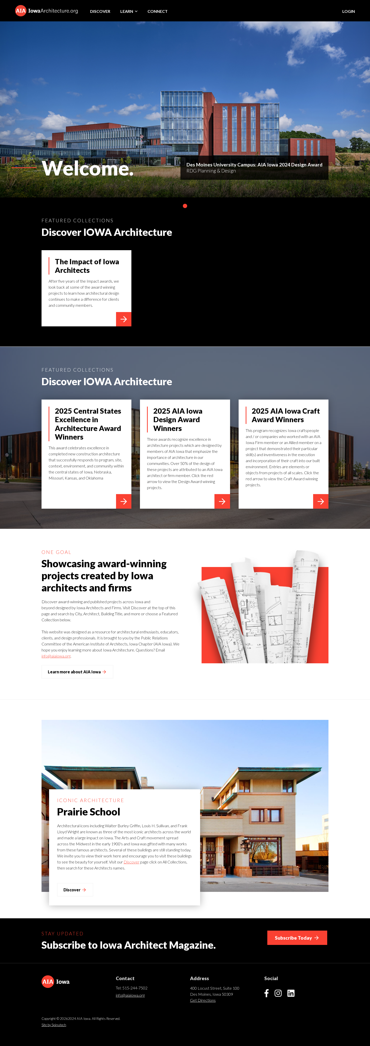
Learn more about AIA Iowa (74, 671)
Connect (157, 11)
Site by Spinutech (54, 1025)
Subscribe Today (294, 938)
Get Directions (203, 1000)
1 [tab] (185, 206)
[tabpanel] (185, 109)
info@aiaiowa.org (56, 655)
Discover (100, 11)
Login (348, 11)
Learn (127, 11)
